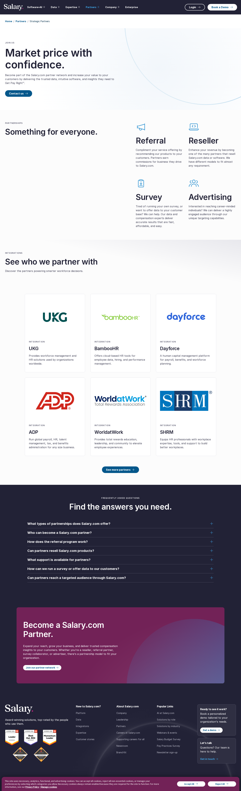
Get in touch (207, 759)
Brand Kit (121, 752)
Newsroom (122, 745)
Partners (21, 21)
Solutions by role (166, 719)
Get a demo (209, 730)
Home (8, 21)
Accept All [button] (189, 783)
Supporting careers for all (130, 739)
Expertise (81, 732)
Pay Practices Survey (168, 745)
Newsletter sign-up (167, 752)
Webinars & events (167, 732)
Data (78, 719)
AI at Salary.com (165, 713)
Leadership (122, 719)
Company (121, 713)
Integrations (82, 726)
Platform (80, 713)
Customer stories (85, 739)
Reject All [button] (220, 783)
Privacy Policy (32, 786)
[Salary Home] (13, 7)
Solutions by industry (168, 726)
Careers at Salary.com (128, 732)
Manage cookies (49, 786)
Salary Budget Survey (169, 739)
